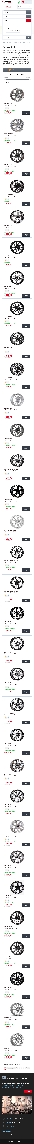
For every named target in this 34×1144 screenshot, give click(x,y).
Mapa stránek (6, 1141)
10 (21, 1068)
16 (15, 1064)
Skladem (8, 83)
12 (25, 1068)
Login (20, 1141)
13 (27, 1068)
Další (5, 1069)
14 (29, 1068)
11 (23, 1068)
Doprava (4, 1136)
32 (17, 1064)
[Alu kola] (7, 4)
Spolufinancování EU (14, 1141)
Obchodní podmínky (7, 1134)
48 (19, 1064)
